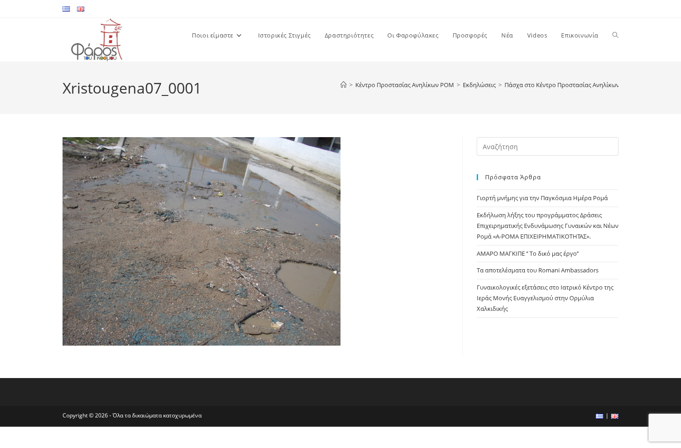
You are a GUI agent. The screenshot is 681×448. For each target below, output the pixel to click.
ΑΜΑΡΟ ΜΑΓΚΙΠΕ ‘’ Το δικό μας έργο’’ (528, 253)
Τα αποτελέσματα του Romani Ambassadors (538, 270)
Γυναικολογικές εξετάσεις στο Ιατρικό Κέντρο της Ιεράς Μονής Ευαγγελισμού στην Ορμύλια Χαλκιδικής (545, 298)
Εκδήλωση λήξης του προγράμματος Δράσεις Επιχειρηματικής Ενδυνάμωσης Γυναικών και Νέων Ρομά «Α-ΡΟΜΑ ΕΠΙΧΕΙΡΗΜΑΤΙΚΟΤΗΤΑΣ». (547, 226)
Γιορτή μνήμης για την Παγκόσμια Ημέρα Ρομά (542, 198)
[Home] (343, 85)
